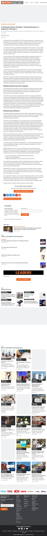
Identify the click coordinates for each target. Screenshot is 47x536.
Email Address (24, 208)
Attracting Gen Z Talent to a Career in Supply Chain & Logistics (8, 296)
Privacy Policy (21, 531)
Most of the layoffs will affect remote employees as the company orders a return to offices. (22, 479)
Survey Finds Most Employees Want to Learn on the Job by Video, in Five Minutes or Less (8, 304)
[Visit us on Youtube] (27, 528)
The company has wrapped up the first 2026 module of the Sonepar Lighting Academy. (23, 388)
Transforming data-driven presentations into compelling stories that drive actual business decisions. (8, 365)
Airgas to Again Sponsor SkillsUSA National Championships (37, 385)
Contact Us (10, 531)
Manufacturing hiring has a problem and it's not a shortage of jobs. (23, 433)
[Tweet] (13, 195)
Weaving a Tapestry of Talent (7, 407)
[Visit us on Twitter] (24, 528)
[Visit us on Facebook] (19, 528)
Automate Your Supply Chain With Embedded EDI (31, 302)
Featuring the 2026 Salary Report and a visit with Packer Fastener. (8, 387)
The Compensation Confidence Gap (9, 247)
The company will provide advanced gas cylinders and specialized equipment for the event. (38, 389)
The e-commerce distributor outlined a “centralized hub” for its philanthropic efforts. (8, 434)
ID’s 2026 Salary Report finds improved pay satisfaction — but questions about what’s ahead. (23, 366)
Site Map (24, 532)
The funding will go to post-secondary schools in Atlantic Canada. (38, 457)
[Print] (4, 195)
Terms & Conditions (29, 531)
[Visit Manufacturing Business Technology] (43, 491)
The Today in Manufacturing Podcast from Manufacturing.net (15, 240)
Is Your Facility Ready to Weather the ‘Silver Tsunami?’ (38, 429)
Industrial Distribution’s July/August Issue (10, 255)
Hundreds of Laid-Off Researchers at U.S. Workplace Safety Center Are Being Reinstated (39, 475)
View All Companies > (23, 279)
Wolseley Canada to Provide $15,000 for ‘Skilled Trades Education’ (38, 452)
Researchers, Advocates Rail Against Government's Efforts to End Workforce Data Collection (27, 228)
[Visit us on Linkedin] (22, 528)
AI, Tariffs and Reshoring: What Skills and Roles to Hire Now (23, 429)
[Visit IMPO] (23, 491)
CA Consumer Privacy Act (39, 531)
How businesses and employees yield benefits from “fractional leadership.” (8, 410)
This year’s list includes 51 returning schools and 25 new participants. (22, 457)
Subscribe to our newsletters (23, 191)
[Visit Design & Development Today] (3, 491)
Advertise (15, 531)
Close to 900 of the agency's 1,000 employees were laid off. (38, 479)
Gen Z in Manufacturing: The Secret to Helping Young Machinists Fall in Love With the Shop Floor (8, 475)
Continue (24, 214)
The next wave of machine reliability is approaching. (37, 432)
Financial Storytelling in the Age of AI (7, 362)
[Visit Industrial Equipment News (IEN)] (17, 491)
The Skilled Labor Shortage (29, 295)
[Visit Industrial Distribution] (30, 491)
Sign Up (4, 509)
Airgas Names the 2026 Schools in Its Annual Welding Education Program (22, 452)
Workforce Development (8, 24)
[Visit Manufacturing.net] (37, 491)
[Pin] (16, 195)
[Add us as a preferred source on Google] (19, 195)
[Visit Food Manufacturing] (10, 491)
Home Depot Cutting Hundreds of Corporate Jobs (23, 475)
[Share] (7, 195)
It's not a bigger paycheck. (6, 478)
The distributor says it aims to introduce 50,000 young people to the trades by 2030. (39, 411)
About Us (4, 531)
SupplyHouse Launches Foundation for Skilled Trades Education (7, 430)
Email (2, 503)
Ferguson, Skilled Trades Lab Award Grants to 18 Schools (38, 407)
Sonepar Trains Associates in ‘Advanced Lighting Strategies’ (14, 262)
